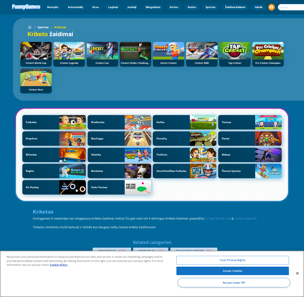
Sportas (210, 7)
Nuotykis (52, 7)
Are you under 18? (234, 282)
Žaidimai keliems (235, 7)
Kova (95, 7)
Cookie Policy (58, 265)
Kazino (192, 7)
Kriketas (60, 27)
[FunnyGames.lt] (30, 27)
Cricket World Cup (218, 218)
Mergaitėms (153, 7)
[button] (271, 7)
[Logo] (26, 7)
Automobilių (75, 7)
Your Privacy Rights (232, 260)
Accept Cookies (232, 271)
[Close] (297, 273)
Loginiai (113, 7)
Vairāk (258, 7)
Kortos (174, 7)
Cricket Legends (245, 218)
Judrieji (131, 7)
